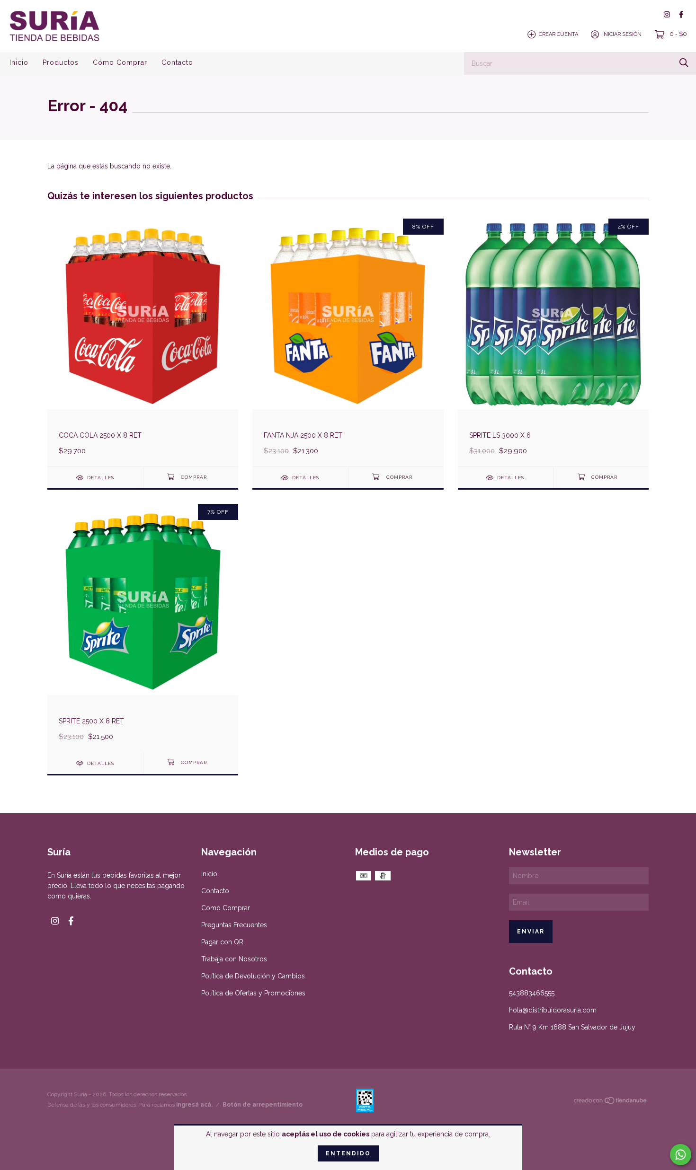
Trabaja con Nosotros (234, 959)
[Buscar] (684, 62)
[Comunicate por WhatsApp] (680, 1154)
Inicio (18, 62)
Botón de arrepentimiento (263, 1104)
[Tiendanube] (611, 1102)
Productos (61, 62)
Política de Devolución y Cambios (253, 976)
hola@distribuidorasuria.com (553, 1010)
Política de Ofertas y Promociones (253, 993)
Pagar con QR (222, 942)
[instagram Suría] (667, 14)
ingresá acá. (194, 1104)
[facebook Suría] (681, 14)
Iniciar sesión (622, 34)
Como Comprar (225, 908)
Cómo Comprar (120, 62)
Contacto (177, 62)
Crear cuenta (558, 34)
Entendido (348, 1153)
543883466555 (531, 993)
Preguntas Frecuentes (234, 925)
